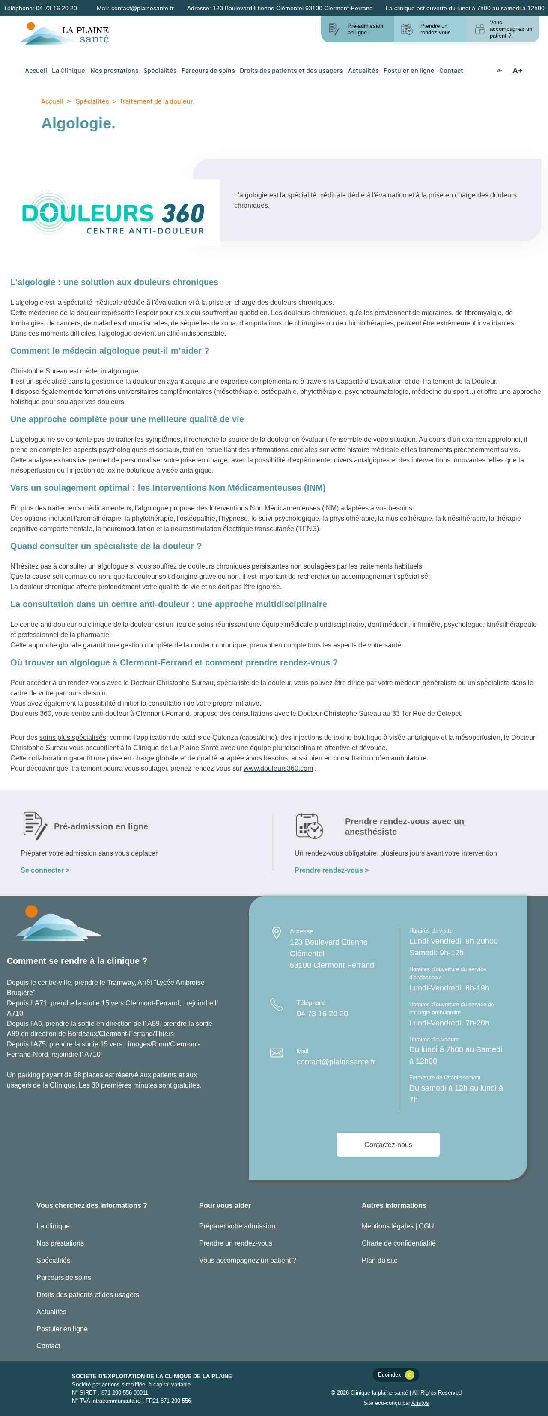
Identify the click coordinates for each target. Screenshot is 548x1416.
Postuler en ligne (409, 70)
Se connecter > (45, 870)
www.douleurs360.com (278, 768)
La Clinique (68, 70)
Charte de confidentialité (399, 1243)
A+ (517, 70)
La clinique (53, 1226)
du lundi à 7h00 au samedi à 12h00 (497, 8)
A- (499, 70)
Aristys (420, 1402)
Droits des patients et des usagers (291, 70)
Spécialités (160, 70)
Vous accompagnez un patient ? (247, 1260)
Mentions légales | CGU (398, 1226)
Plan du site (380, 1260)
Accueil (36, 70)
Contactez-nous (388, 1144)
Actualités (363, 70)
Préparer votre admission (237, 1226)
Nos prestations (114, 70)
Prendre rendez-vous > (332, 870)
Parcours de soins (208, 70)
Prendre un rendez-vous (235, 1243)
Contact (451, 70)
